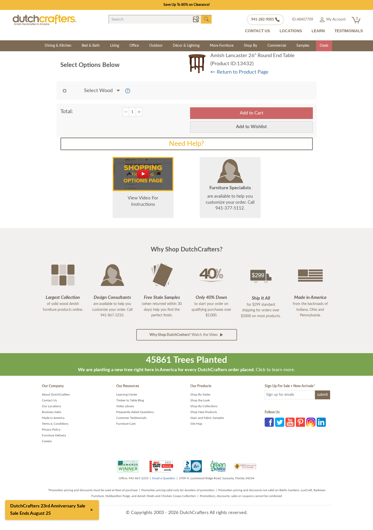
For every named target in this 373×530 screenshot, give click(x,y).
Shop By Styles (200, 394)
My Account (335, 19)
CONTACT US (257, 31)
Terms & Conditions (55, 423)
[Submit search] (206, 19)
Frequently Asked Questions (135, 412)
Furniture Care (125, 423)
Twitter (279, 422)
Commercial (276, 45)
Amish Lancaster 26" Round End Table (252, 55)
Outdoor (156, 45)
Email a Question (163, 478)
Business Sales (51, 412)
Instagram (310, 422)
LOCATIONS (291, 31)
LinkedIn (321, 422)
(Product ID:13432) (231, 63)
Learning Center (126, 394)
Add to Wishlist (251, 127)
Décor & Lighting (186, 45)
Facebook (269, 422)
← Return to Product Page (239, 72)
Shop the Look (200, 400)
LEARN (318, 31)
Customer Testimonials (131, 417)
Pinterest (300, 422)
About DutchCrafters (56, 394)
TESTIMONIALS (348, 31)
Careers (47, 441)
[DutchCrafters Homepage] (44, 20)
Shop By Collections (203, 406)
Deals (324, 45)
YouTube (290, 422)
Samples (302, 45)
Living (114, 45)
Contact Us (49, 400)
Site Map (196, 423)
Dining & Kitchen (58, 45)
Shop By (250, 45)
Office (134, 45)
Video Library (125, 406)
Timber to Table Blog (130, 400)
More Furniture (221, 45)
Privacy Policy (51, 429)
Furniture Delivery (54, 435)
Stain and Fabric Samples (207, 417)
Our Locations (51, 406)
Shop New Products (203, 412)
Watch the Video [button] (184, 335)
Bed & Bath (91, 45)
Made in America (53, 417)
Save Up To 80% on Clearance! (186, 5)
